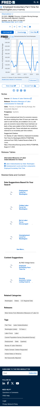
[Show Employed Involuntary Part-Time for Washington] (25, 36)
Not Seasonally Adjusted (13, 358)
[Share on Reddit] (21, 90)
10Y (19, 27)
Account (29, 86)
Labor (16, 333)
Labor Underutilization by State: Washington (20, 164)
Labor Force (9, 333)
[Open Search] (34, 2)
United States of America (13, 354)
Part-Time (8, 325)
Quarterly (23, 341)
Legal (4, 401)
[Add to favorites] (1, 7)
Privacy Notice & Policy (10, 404)
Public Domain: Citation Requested (16, 350)
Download (21, 32)
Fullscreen (33, 80)
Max (25, 27)
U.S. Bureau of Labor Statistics (20, 98)
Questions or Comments (10, 392)
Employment (9, 341)
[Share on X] (14, 90)
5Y (14, 27)
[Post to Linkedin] (25, 90)
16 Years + (22, 329)
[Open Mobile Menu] (37, 2)
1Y (10, 27)
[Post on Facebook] (17, 90)
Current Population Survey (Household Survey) (20, 337)
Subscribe (33, 373)
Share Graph (10, 86)
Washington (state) (11, 329)
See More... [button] (21, 249)
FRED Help (6, 396)
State (16, 341)
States (17, 301)
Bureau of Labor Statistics (13, 346)
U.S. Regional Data (27, 301)
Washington (8, 301)
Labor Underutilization (20, 325)
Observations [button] (7, 14)
